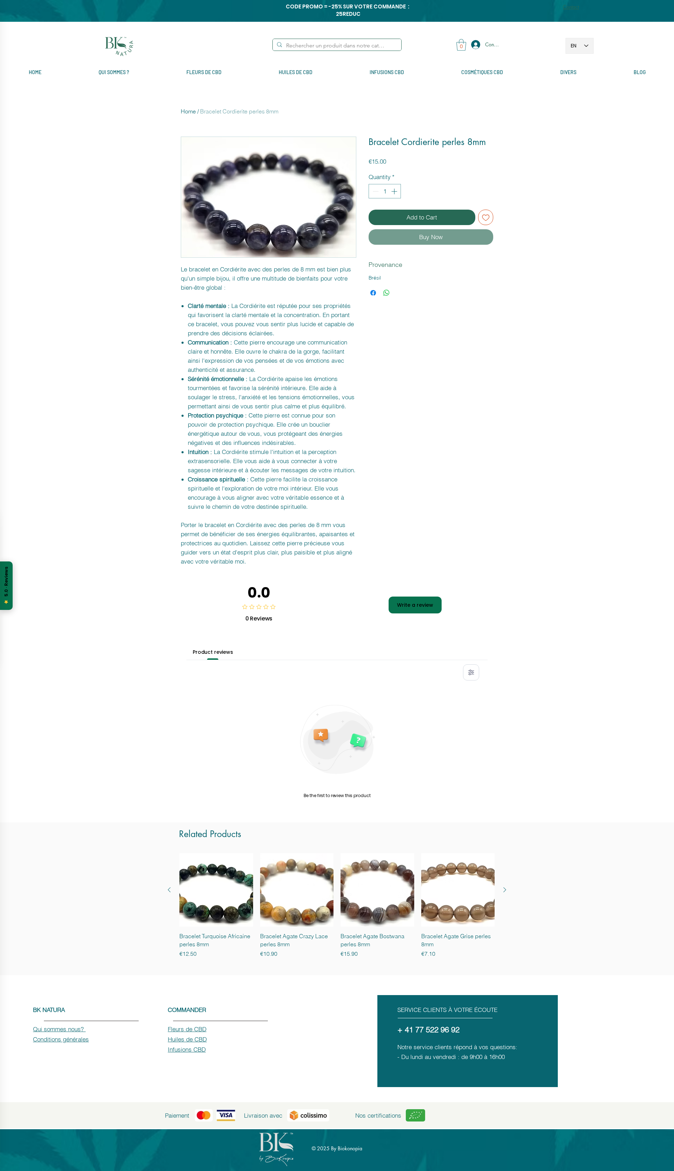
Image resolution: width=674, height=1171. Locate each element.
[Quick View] (216, 890)
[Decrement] (375, 191)
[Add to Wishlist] (486, 217)
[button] (461, 45)
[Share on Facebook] (373, 293)
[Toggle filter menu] (471, 672)
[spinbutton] (385, 191)
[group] (337, 905)
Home (188, 111)
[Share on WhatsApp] (386, 293)
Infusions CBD (187, 1049)
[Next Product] (505, 890)
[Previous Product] (169, 890)
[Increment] (395, 191)
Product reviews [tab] (213, 652)
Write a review (415, 604)
